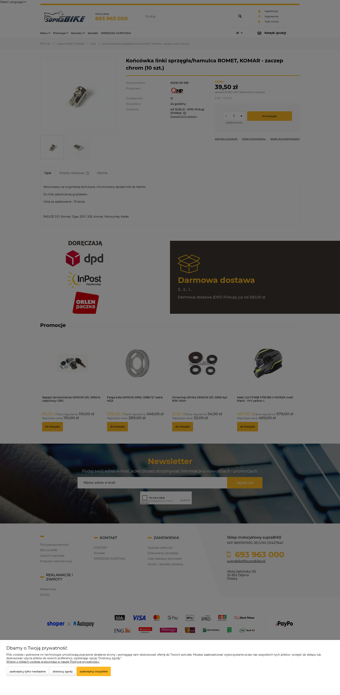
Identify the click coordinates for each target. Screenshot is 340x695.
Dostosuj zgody (63, 671)
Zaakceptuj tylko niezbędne (27, 671)
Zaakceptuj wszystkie (94, 671)
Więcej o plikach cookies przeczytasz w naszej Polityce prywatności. (53, 662)
